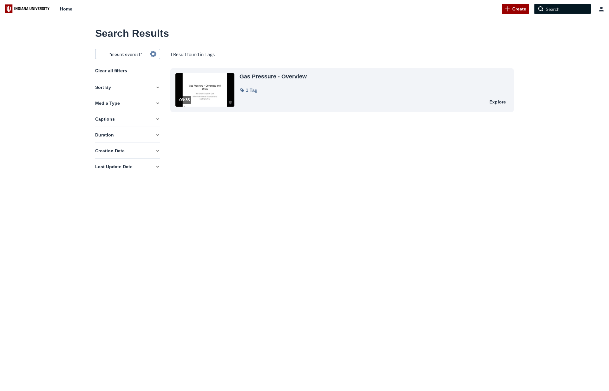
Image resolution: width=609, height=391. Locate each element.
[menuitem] (66, 9)
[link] (515, 9)
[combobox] (127, 54)
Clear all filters (111, 71)
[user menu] (601, 9)
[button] (248, 90)
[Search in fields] (153, 54)
